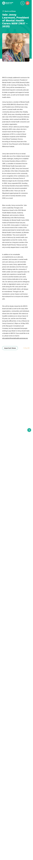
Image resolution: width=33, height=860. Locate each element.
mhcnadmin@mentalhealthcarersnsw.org (15, 338)
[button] (27, 3)
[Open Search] (22, 3)
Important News (10, 348)
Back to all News (10, 11)
